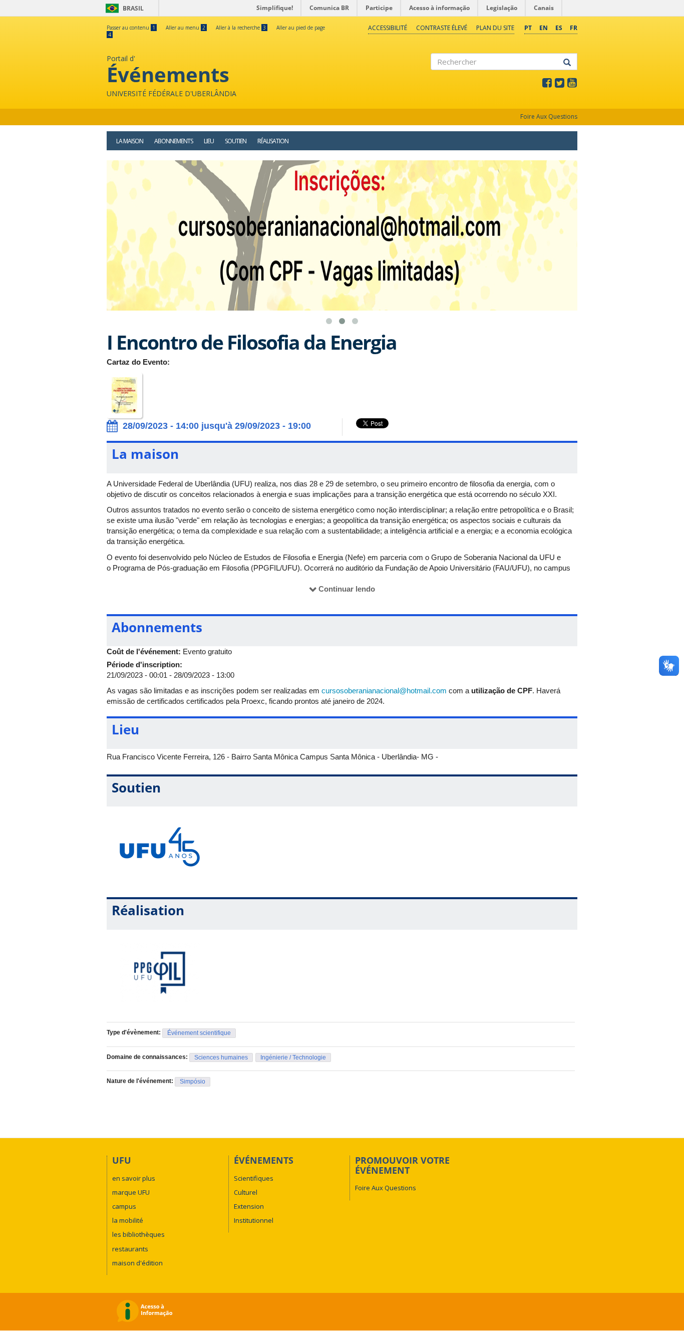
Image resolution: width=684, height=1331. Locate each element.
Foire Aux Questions (548, 116)
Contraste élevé (441, 28)
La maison (129, 141)
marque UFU (131, 1192)
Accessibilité (387, 28)
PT (528, 28)
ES (558, 28)
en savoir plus (133, 1178)
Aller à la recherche (241, 27)
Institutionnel (253, 1220)
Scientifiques (253, 1178)
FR (573, 28)
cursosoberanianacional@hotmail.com (384, 690)
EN (543, 28)
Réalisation (272, 141)
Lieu (209, 141)
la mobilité (127, 1220)
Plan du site (495, 28)
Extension (249, 1206)
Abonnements (173, 141)
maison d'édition (137, 1262)
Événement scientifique (199, 1032)
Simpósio (192, 1081)
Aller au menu (185, 27)
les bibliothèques (138, 1234)
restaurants (130, 1248)
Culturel (245, 1192)
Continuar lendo (346, 589)
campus (124, 1206)
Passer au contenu (131, 27)
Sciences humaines (221, 1057)
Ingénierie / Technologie (293, 1057)
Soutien (235, 141)
